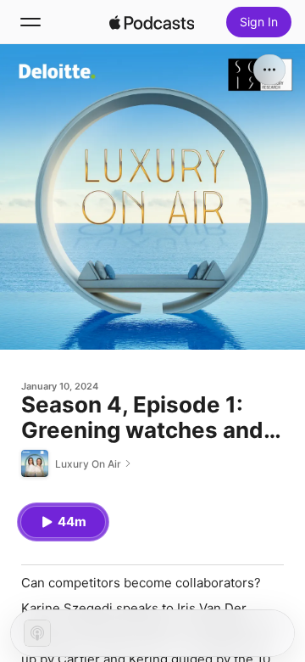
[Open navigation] (30, 22)
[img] (152, 22)
